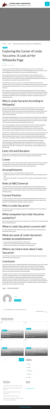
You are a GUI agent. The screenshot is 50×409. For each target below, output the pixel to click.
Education (30, 370)
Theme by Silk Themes (25, 407)
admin (5, 65)
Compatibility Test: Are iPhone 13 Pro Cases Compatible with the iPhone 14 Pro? (36, 332)
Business (29, 374)
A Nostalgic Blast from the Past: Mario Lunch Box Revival (12, 351)
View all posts (18, 300)
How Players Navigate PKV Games (11, 395)
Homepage (4, 43)
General (9, 43)
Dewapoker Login (30, 388)
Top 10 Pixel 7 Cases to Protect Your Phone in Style (11, 333)
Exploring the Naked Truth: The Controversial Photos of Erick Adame (36, 351)
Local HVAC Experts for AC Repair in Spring (13, 385)
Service (29, 377)
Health (29, 367)
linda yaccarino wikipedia (13, 288)
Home (29, 364)
